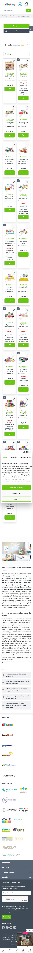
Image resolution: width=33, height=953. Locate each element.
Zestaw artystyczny (9, 288)
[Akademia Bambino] (6, 830)
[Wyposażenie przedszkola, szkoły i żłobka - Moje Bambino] (10, 4)
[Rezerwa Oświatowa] (11, 854)
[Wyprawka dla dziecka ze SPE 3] (9, 187)
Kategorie (16, 26)
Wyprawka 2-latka (23, 242)
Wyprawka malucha (23, 77)
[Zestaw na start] (23, 277)
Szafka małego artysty (9, 77)
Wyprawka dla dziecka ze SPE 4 (23, 160)
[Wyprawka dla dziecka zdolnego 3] (23, 112)
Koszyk (29, 951)
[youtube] (10, 927)
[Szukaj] (28, 10)
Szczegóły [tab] (14, 457)
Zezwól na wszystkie (16, 487)
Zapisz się (6, 917)
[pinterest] (7, 927)
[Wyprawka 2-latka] (23, 231)
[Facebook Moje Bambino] (3, 927)
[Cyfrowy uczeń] (9, 800)
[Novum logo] (9, 754)
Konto (10, 951)
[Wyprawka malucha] (23, 66)
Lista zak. (16, 951)
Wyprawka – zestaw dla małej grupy (9, 326)
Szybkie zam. (23, 951)
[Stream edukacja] (23, 810)
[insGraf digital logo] (9, 744)
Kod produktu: (8, 80)
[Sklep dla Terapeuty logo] (9, 764)
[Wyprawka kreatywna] (23, 359)
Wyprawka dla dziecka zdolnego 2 (9, 160)
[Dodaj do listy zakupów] (14, 61)
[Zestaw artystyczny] (9, 277)
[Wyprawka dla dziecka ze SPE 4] (23, 149)
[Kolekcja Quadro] (7, 839)
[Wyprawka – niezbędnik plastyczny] (9, 403)
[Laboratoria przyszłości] (6, 820)
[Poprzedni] (5, 45)
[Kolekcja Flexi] (19, 839)
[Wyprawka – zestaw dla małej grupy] (9, 315)
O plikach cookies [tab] (25, 457)
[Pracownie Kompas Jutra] (9, 810)
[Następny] (27, 45)
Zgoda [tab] (5, 457)
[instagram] (14, 927)
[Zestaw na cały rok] (9, 448)
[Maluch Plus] (9, 790)
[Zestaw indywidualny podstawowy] (23, 403)
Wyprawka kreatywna (23, 370)
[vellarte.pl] (9, 775)
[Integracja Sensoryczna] (23, 790)
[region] (16, 45)
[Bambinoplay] (18, 820)
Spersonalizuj (15, 493)
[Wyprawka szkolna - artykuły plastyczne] (9, 359)
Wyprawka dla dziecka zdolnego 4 (9, 123)
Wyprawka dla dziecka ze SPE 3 (10, 198)
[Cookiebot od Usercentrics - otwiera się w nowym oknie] (23, 452)
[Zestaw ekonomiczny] (23, 448)
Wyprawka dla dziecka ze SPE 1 (10, 242)
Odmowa (16, 499)
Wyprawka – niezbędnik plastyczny (9, 414)
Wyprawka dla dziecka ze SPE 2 (23, 198)
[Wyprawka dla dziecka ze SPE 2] (23, 187)
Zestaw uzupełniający (23, 326)
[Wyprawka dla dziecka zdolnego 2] (9, 149)
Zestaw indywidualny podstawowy (23, 414)
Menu (3, 951)
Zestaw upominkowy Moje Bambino (9, 505)
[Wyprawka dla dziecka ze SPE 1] (9, 231)
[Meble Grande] (9, 847)
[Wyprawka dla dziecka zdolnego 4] (9, 112)
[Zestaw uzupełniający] (23, 315)
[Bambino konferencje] (19, 830)
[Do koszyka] (9, 89)
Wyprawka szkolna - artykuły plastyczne (9, 370)
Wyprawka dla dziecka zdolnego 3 (23, 123)
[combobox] (16, 10)
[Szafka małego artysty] (9, 66)
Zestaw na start (23, 287)
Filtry (16, 31)
